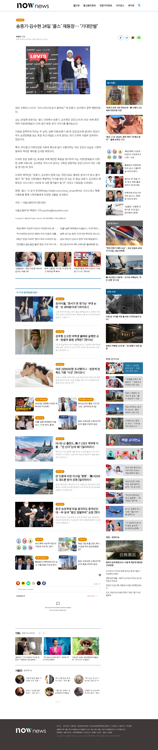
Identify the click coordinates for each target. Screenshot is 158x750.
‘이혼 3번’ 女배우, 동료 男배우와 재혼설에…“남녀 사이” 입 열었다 (28, 658)
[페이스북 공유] (120, 39)
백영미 (18, 36)
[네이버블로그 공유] (138, 39)
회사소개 (66, 726)
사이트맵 (128, 726)
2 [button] (58, 701)
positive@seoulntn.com (55, 210)
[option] (27, 649)
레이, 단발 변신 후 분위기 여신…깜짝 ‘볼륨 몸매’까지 (63, 680)
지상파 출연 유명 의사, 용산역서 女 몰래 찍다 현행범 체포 (84, 658)
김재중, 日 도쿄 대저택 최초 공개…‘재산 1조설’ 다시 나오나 (92, 693)
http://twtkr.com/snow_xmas (59, 190)
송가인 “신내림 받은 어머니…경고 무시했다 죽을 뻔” (33, 693)
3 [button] (59, 701)
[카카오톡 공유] (132, 39)
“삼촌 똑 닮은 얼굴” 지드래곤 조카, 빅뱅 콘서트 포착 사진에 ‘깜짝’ (34, 680)
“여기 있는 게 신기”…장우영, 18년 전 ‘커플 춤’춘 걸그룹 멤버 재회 (93, 680)
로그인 (59, 726)
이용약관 (73, 726)
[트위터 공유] (126, 39)
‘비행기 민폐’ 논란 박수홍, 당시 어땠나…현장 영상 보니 (55, 658)
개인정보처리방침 (83, 726)
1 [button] (56, 701)
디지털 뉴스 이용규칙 (117, 726)
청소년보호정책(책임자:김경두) (99, 726)
